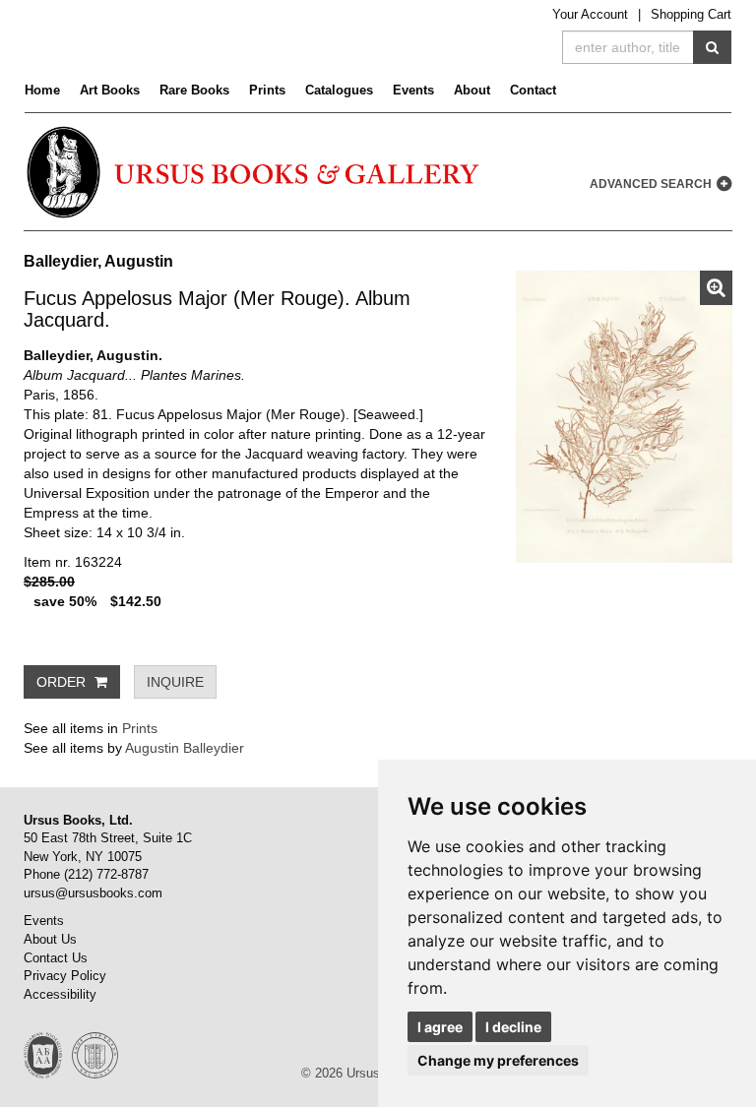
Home (42, 90)
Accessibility (60, 994)
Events (413, 90)
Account (590, 14)
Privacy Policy (65, 975)
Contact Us (56, 958)
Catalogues (339, 90)
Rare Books (194, 90)
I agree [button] (440, 1026)
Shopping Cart (691, 14)
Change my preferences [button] (498, 1060)
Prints (267, 90)
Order (63, 682)
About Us (50, 939)
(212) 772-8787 (106, 874)
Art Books (110, 90)
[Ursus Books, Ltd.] (255, 172)
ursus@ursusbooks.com (93, 893)
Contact (533, 90)
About (472, 90)
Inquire (175, 682)
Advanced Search (652, 184)
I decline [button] (513, 1026)
